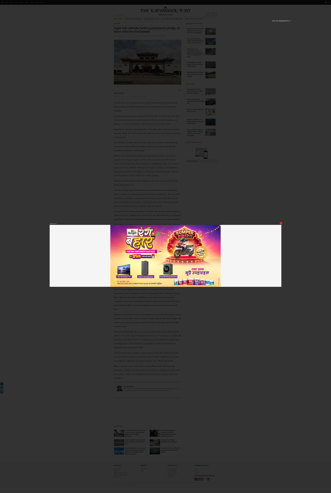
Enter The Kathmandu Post (281, 21)
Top (327, 480)
